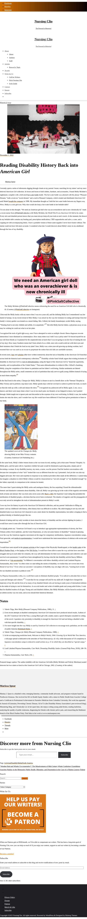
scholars (21, 355)
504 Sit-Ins (33, 550)
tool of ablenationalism (30, 362)
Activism (7, 763)
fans (12, 355)
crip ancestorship (17, 560)
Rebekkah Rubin (24, 629)
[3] (17, 374)
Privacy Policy (10, 897)
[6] (32, 569)
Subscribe (64, 755)
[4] (38, 386)
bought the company (16, 201)
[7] (24, 578)
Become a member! (7, 854)
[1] (46, 323)
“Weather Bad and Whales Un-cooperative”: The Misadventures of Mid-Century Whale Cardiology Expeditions (40, 766)
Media (20, 763)
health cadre (77, 547)
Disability (14, 763)
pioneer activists (29, 547)
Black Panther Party (7, 550)
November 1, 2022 (6, 155)
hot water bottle (33, 195)
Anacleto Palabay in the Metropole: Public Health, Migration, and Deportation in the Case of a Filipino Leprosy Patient (42, 770)
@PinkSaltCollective (22, 213)
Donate (7, 901)
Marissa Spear (10, 182)
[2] (40, 357)
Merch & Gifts (10, 907)
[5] (9, 541)
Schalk (4, 529)
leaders (22, 550)
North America (27, 763)
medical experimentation (23, 538)
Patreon (7, 904)
